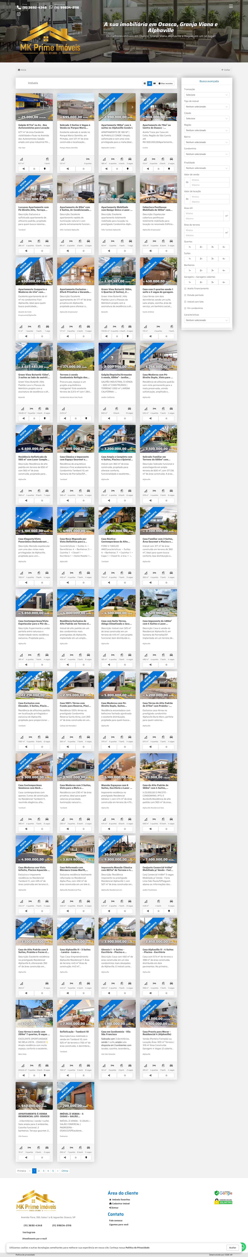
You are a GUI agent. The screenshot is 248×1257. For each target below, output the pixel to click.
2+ (201, 247)
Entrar (114, 1207)
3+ (212, 247)
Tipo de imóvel (191, 101)
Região (187, 125)
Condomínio (190, 148)
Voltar (226, 70)
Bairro (187, 137)
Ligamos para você (118, 1224)
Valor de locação (192, 191)
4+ (224, 247)
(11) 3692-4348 (35, 7)
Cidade (187, 113)
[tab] (206, 81)
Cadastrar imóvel (121, 1203)
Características (191, 315)
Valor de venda (191, 174)
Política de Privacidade (137, 1247)
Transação (189, 89)
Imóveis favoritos (121, 1199)
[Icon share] (19, 14)
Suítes (187, 253)
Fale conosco (115, 1220)
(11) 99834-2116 (66, 7)
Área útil (188, 208)
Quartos (188, 241)
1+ (190, 247)
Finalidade (189, 162)
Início (23, 70)
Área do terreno (192, 225)
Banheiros (189, 265)
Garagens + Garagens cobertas (199, 277)
